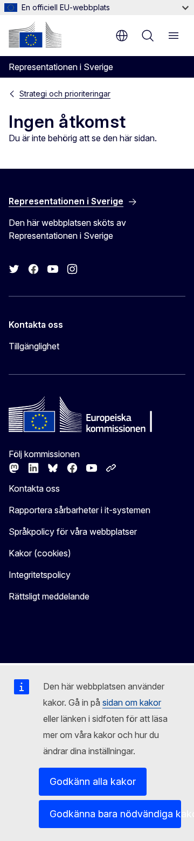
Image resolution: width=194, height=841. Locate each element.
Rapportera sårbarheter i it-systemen (79, 510)
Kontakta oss (34, 488)
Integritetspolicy (40, 574)
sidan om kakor (131, 702)
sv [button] (122, 35)
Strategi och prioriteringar (64, 93)
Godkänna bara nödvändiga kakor (115, 813)
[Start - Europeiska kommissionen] (35, 34)
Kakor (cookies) (40, 553)
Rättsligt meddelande (49, 596)
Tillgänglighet (34, 346)
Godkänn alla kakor (93, 781)
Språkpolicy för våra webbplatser (73, 531)
